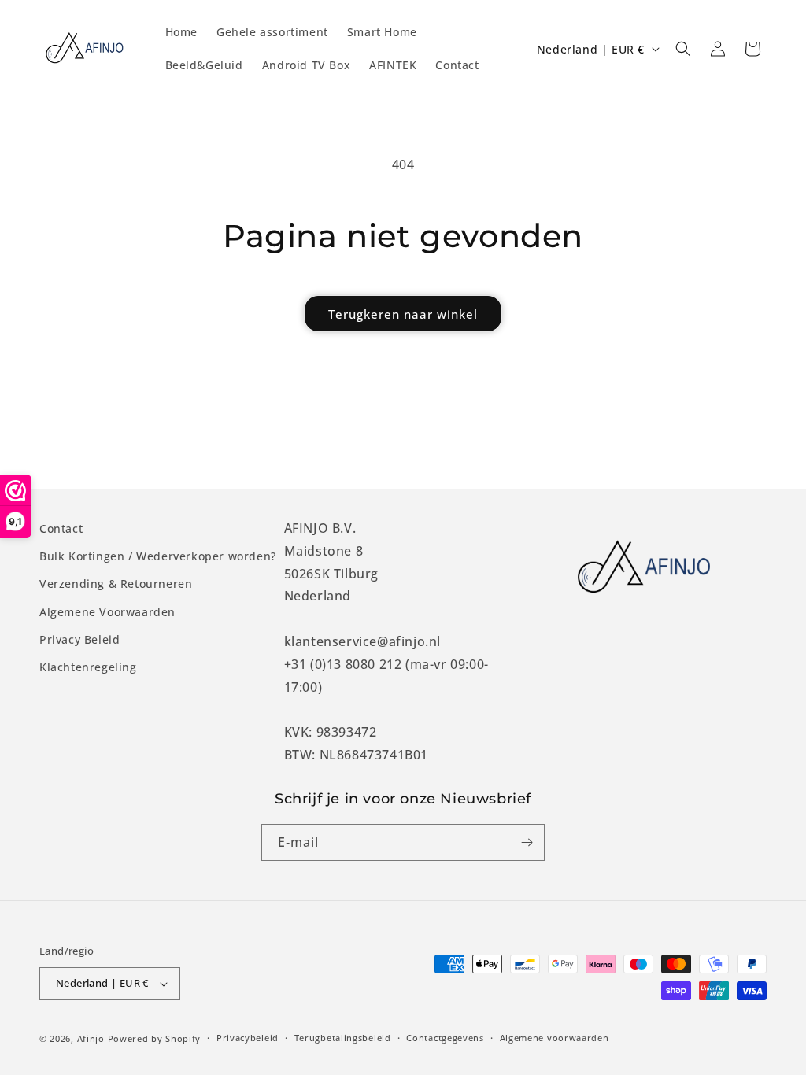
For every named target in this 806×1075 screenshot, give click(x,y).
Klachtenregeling (88, 666)
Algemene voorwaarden (554, 1038)
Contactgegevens (445, 1038)
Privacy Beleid (79, 639)
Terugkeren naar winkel (403, 314)
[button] (683, 48)
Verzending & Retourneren (115, 583)
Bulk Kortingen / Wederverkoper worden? (157, 556)
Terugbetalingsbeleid (342, 1038)
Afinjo (91, 1038)
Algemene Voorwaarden (107, 611)
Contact (61, 528)
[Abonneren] (526, 842)
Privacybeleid (247, 1038)
